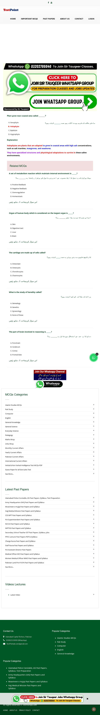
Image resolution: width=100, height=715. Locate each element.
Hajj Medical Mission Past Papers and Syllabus (23, 511)
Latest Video (15, 595)
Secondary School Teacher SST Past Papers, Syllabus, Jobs (27, 532)
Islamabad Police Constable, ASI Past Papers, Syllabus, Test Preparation (32, 498)
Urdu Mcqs (9, 444)
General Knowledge (12, 422)
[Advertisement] (50, 43)
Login (91, 18)
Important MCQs (29, 18)
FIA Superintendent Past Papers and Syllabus (22, 519)
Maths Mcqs (10, 439)
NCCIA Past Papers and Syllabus (17, 524)
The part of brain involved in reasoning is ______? (30, 332)
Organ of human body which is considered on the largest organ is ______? (41, 213)
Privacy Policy (25, 710)
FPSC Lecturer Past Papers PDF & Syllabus (21, 537)
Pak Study (9, 409)
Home (13, 18)
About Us (65, 18)
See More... (9, 474)
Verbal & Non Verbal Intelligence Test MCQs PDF (23, 465)
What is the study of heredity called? (25, 292)
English (8, 418)
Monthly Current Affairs (14, 448)
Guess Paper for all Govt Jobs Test (18, 469)
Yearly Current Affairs (13, 452)
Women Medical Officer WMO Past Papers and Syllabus (26, 558)
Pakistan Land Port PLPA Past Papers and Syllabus (24, 562)
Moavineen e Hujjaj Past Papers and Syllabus (22, 506)
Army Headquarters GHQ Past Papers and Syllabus (24, 502)
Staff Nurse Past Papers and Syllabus (19, 545)
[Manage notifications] (94, 709)
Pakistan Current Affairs (14, 457)
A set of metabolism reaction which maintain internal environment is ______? (43, 173)
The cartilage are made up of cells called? (27, 252)
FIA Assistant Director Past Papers (18, 550)
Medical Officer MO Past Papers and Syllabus (22, 554)
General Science (11, 426)
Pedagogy (9, 435)
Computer (9, 413)
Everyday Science (11, 431)
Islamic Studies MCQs (13, 405)
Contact (79, 18)
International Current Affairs (16, 461)
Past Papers (49, 18)
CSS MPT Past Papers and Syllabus (18, 515)
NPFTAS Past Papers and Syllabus (18, 528)
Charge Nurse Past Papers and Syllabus (20, 541)
